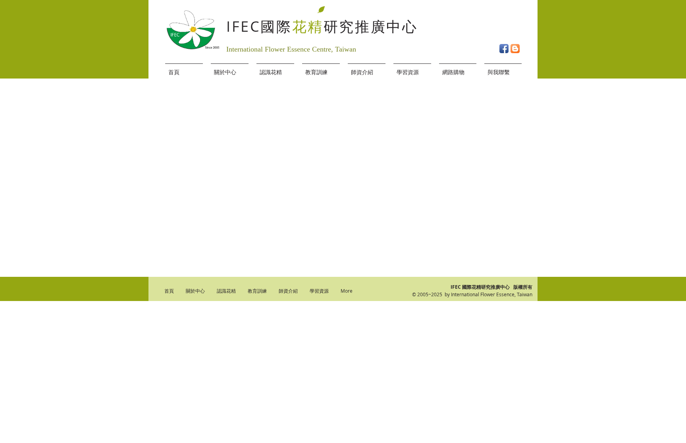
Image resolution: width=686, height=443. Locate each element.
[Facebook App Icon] (504, 48)
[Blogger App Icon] (515, 48)
